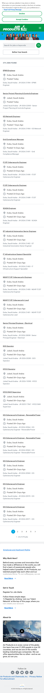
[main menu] (40, 28)
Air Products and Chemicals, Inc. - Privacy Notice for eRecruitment (21, 677)
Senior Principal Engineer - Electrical (17, 323)
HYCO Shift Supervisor (12, 392)
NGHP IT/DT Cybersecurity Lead (16, 300)
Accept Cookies (22, 19)
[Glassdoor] (31, 672)
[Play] (22, 631)
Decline (22, 14)
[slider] (30, 640)
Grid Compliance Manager (13, 139)
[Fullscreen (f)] (38, 640)
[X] (26, 672)
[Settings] (34, 640)
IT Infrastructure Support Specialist (17, 254)
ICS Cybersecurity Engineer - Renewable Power (22, 415)
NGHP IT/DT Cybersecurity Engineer (17, 277)
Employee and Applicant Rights (16, 550)
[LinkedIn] (12, 672)
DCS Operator (8, 346)
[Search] (38, 45)
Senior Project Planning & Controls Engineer (20, 93)
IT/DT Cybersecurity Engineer (15, 162)
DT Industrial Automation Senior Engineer (19, 231)
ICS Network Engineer (11, 116)
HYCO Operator (9, 369)
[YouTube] (22, 672)
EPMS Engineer (9, 70)
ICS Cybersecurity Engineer (14, 461)
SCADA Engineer (9, 208)
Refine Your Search (19, 52)
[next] (35, 532)
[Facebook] (17, 672)
